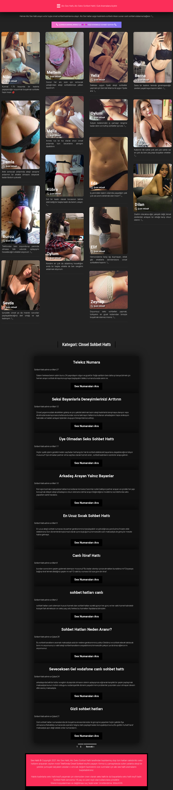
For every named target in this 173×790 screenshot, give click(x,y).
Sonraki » (90, 747)
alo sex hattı (120, 767)
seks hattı (101, 776)
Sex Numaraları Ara (86, 386)
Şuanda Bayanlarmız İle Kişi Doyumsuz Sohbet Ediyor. (86, 25)
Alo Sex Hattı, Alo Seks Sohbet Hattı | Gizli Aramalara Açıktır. (89, 6)
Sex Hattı (35, 760)
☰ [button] (59, 6)
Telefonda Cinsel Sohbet (71, 763)
